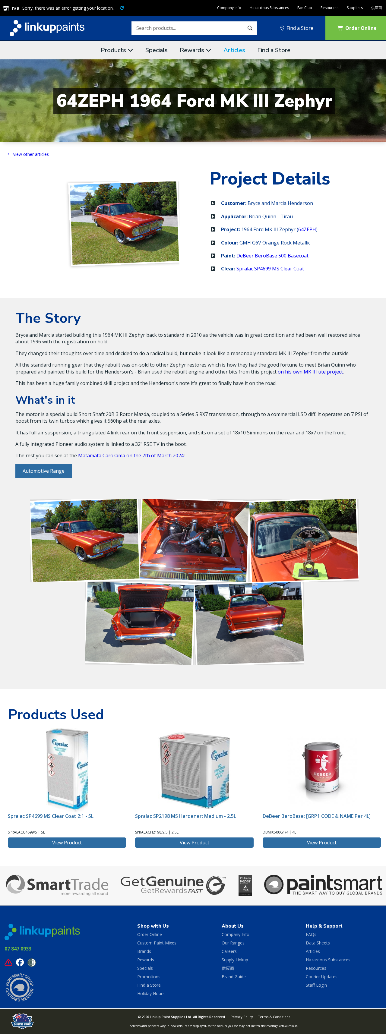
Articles (234, 50)
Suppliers (355, 7)
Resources (329, 7)
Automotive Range (44, 471)
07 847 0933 (18, 948)
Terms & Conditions (274, 1016)
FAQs (311, 934)
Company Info (229, 7)
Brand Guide (234, 976)
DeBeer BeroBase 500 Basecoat (272, 255)
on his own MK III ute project (310, 371)
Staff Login (316, 985)
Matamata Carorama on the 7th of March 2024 (131, 455)
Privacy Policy (242, 1016)
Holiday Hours (151, 993)
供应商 (376, 7)
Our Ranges (233, 943)
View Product (67, 842)
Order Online (149, 934)
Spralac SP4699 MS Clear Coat (270, 268)
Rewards (192, 50)
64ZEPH (307, 229)
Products (113, 50)
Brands (144, 951)
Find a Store (299, 28)
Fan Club (304, 7)
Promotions (148, 976)
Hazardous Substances (269, 7)
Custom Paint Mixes (156, 943)
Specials (156, 50)
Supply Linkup (235, 960)
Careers (229, 951)
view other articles (30, 154)
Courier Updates (321, 976)
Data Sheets (318, 943)
